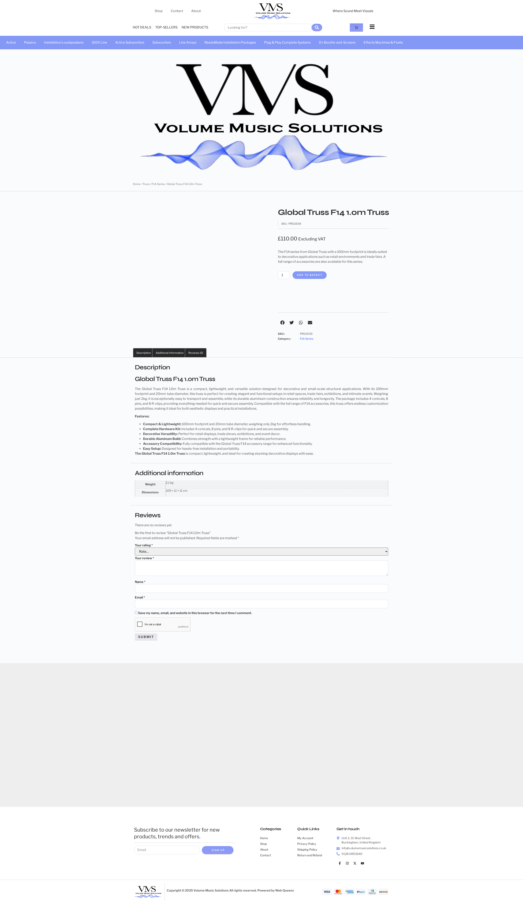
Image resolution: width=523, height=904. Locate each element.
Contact (177, 11)
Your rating (144, 545)
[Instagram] (347, 863)
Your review (144, 558)
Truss (146, 184)
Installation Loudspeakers (64, 42)
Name (140, 582)
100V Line (99, 42)
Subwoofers (161, 42)
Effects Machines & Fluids (383, 42)
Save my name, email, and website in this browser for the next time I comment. (195, 613)
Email (140, 597)
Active (11, 42)
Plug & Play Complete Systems (287, 42)
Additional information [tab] (170, 352)
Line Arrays (187, 42)
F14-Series (158, 184)
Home (137, 184)
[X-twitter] (355, 863)
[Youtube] (362, 863)
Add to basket (309, 274)
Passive (30, 42)
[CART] (356, 27)
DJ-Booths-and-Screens (337, 42)
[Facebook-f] (339, 863)
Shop (159, 11)
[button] (282, 322)
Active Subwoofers (129, 42)
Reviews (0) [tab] (195, 352)
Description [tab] (143, 352)
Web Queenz (284, 890)
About (196, 11)
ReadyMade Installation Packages (230, 42)
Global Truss (151, 453)
